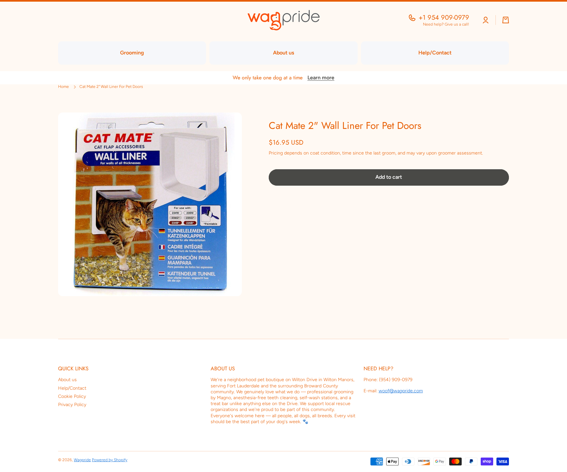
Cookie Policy (72, 396)
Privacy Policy (72, 404)
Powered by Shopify (109, 460)
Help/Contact (72, 388)
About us (67, 379)
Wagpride (82, 460)
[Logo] (283, 20)
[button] (505, 20)
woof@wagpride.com (401, 391)
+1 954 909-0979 (444, 17)
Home (63, 86)
